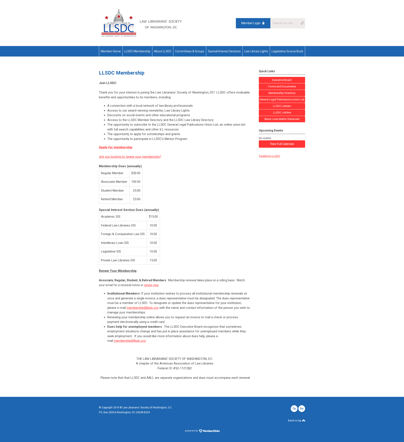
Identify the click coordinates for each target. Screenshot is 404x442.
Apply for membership (115, 147)
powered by (192, 430)
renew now (151, 285)
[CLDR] (141, 36)
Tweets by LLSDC (269, 156)
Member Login (250, 23)
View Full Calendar (282, 144)
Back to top (295, 420)
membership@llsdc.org (142, 308)
